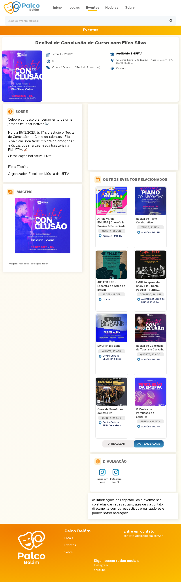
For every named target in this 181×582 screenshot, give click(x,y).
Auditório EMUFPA (129, 53)
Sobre (68, 552)
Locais (68, 538)
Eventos (70, 545)
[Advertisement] (133, 137)
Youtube (100, 570)
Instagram (101, 565)
